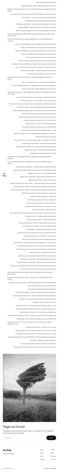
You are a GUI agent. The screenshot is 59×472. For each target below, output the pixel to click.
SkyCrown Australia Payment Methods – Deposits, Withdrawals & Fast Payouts (33, 266)
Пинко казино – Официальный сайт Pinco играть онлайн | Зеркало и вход (34, 347)
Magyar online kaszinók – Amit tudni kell (21, 183)
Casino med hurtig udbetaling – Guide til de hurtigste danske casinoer (36, 30)
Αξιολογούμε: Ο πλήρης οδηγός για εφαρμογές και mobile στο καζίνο (36, 319)
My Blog (4, 175)
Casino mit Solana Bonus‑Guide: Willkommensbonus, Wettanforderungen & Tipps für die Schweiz (31, 35)
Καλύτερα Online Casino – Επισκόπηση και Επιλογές (41, 327)
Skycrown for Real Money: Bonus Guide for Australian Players (38, 269)
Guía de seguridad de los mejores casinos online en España (39, 127)
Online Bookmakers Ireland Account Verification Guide (40, 206)
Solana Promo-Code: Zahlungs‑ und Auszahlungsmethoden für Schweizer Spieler (32, 282)
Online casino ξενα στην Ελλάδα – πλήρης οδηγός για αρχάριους (37, 223)
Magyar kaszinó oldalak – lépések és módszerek (42, 180)
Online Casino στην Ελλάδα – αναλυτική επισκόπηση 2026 (39, 226)
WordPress (53, 468)
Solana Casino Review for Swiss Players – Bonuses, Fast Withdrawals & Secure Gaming (30, 278)
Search (51, 438)
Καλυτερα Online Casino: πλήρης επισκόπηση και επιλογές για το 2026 (35, 330)
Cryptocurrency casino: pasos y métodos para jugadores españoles (36, 107)
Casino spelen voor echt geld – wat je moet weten (41, 74)
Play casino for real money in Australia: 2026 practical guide (39, 239)
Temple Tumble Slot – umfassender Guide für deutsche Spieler (34, 305)
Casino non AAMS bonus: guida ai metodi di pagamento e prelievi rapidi (35, 51)
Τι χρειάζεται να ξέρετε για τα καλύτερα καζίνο (42, 340)
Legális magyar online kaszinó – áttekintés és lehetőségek (39, 143)
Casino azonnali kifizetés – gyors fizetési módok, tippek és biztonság (36, 24)
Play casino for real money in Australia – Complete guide (40, 236)
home (54, 130)
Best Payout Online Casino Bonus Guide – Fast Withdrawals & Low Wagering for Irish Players (32, 10)
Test (54, 305)
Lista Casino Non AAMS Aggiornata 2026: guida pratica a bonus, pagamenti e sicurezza (30, 157)
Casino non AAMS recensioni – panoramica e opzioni (41, 57)
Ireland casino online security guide (45, 137)
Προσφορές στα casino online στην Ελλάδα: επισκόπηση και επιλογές (36, 334)
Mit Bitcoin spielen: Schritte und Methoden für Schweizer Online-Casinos (35, 186)
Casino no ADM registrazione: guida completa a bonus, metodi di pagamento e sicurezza (30, 40)
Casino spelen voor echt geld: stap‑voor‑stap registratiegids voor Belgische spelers (30, 78)
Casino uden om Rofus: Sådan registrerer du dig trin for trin (39, 89)
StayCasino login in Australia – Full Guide (44, 302)
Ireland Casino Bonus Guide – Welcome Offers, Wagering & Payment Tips (35, 133)
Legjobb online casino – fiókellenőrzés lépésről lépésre (40, 150)
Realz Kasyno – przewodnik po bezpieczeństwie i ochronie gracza (37, 256)
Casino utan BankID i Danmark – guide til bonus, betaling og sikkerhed (36, 97)
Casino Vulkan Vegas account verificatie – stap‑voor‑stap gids (38, 100)
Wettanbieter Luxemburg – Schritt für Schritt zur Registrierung (38, 312)
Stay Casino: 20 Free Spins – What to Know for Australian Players (37, 299)
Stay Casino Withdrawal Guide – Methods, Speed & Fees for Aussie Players (34, 296)
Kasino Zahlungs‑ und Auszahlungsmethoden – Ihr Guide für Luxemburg (35, 140)
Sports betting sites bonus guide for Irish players (42, 289)
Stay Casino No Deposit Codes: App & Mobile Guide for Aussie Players (36, 292)
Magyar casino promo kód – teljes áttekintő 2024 (42, 173)
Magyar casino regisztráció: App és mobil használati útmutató (38, 177)
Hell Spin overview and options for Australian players (36, 130)
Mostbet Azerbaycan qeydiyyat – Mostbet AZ (43, 196)
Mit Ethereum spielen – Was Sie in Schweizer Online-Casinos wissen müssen (34, 190)
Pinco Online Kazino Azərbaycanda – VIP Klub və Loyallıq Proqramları (36, 233)
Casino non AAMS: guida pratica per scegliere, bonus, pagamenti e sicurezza (34, 64)
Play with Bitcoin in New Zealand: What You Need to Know (30, 242)
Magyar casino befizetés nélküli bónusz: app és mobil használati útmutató (34, 170)
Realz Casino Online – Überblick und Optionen (43, 252)
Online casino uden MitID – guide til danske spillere (41, 219)
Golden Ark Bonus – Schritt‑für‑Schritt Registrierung (41, 123)
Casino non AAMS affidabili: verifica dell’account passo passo (38, 47)
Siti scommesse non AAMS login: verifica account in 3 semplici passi (36, 262)
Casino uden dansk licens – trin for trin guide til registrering (39, 82)
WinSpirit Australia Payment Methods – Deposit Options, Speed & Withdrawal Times (32, 315)
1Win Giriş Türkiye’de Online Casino (46, 2)
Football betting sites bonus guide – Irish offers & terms (40, 120)
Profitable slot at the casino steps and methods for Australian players (36, 249)
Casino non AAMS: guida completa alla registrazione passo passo (37, 61)
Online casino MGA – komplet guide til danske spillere (40, 216)
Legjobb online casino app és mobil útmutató (43, 153)
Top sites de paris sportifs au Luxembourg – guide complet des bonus (36, 309)
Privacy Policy (52, 242)
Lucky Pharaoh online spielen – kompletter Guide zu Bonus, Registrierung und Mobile (30, 162)
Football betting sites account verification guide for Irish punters (37, 117)
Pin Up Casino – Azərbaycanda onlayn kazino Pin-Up (41, 229)
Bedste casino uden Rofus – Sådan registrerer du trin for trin (38, 6)
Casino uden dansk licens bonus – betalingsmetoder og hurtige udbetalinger (33, 85)
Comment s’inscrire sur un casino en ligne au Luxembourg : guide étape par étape (32, 104)
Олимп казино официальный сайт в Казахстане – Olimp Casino (38, 344)
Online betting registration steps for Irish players (42, 200)
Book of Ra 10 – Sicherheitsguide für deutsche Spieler (40, 21)
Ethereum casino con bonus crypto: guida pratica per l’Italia (39, 114)
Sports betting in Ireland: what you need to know (42, 286)
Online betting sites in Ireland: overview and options (41, 203)
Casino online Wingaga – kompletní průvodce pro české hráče (38, 70)
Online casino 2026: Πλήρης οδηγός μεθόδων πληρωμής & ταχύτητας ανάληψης (33, 213)
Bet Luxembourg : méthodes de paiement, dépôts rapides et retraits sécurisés (33, 14)
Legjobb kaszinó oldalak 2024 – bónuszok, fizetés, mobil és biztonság (36, 147)
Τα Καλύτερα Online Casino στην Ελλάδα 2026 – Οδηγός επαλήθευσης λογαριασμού (32, 337)
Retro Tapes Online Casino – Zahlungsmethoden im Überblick (38, 259)
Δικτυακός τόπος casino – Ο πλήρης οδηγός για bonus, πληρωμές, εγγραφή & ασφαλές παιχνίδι (30, 323)
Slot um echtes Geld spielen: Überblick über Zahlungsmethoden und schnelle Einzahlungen (30, 273)
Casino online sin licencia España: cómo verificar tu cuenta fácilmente (36, 67)
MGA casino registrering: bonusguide (45, 183)
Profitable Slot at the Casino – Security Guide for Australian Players (36, 246)
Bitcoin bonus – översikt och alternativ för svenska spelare (39, 17)
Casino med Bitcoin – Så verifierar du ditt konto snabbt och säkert (37, 27)
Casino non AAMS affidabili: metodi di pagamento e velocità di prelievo (36, 44)
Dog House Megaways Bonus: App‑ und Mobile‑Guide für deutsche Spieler (34, 110)
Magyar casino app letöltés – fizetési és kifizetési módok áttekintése (36, 167)
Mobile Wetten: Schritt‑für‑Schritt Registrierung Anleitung (39, 193)
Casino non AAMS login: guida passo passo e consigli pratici (39, 54)
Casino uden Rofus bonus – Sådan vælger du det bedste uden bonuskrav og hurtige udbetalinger (32, 93)
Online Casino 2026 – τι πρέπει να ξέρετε (44, 209)
